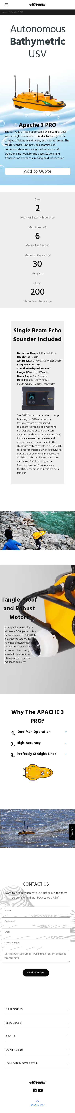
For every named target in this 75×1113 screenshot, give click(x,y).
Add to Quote (38, 171)
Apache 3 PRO (37, 125)
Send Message (35, 973)
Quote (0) (72, 832)
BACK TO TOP (37, 1105)
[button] (33, 547)
